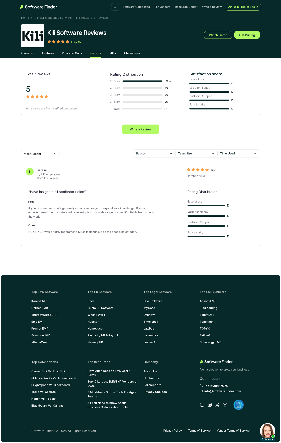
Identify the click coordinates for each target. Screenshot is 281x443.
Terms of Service (199, 430)
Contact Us (151, 378)
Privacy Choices (155, 392)
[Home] (38, 7)
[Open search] (115, 7)
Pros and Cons (72, 53)
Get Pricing (247, 35)
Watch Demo (218, 35)
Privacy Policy (172, 430)
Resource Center (186, 7)
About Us (150, 371)
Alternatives (131, 53)
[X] (217, 404)
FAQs (112, 53)
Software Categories (136, 7)
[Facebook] (202, 404)
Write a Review (212, 7)
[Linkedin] (209, 404)
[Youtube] (225, 404)
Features (48, 53)
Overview (28, 53)
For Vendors (162, 7)
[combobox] (154, 154)
